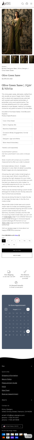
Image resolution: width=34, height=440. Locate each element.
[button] (22, 3)
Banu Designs (10, 430)
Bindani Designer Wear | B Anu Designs (14, 68)
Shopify (15, 430)
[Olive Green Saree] (6, 59)
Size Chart (6, 390)
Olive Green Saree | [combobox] (17, 87)
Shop (3, 366)
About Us (4, 400)
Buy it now (17, 255)
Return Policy (7, 379)
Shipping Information (10, 375)
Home (4, 66)
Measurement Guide (9, 383)
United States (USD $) (12, 426)
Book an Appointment (10, 394)
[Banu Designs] (6, 3)
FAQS (4, 387)
